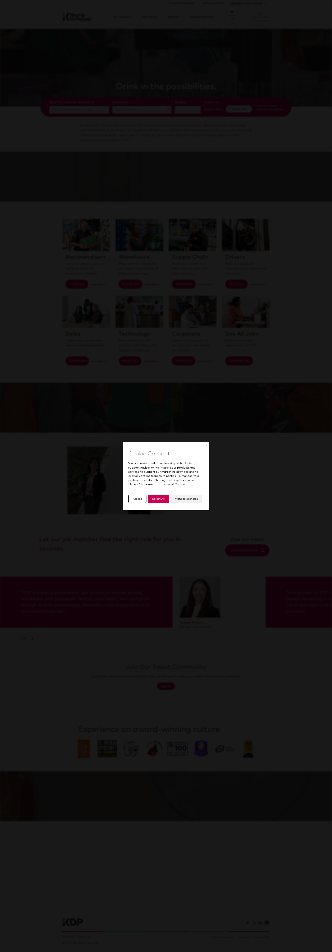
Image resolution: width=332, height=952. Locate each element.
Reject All (158, 498)
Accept (137, 498)
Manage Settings (186, 498)
